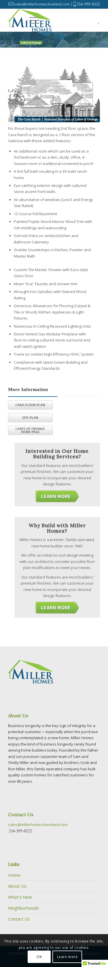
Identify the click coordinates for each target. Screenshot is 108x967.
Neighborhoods (23, 908)
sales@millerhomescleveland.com (42, 4)
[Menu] (34, 20)
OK (39, 956)
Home (14, 875)
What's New (20, 897)
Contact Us (19, 919)
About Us (17, 886)
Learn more (67, 956)
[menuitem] (34, 20)
